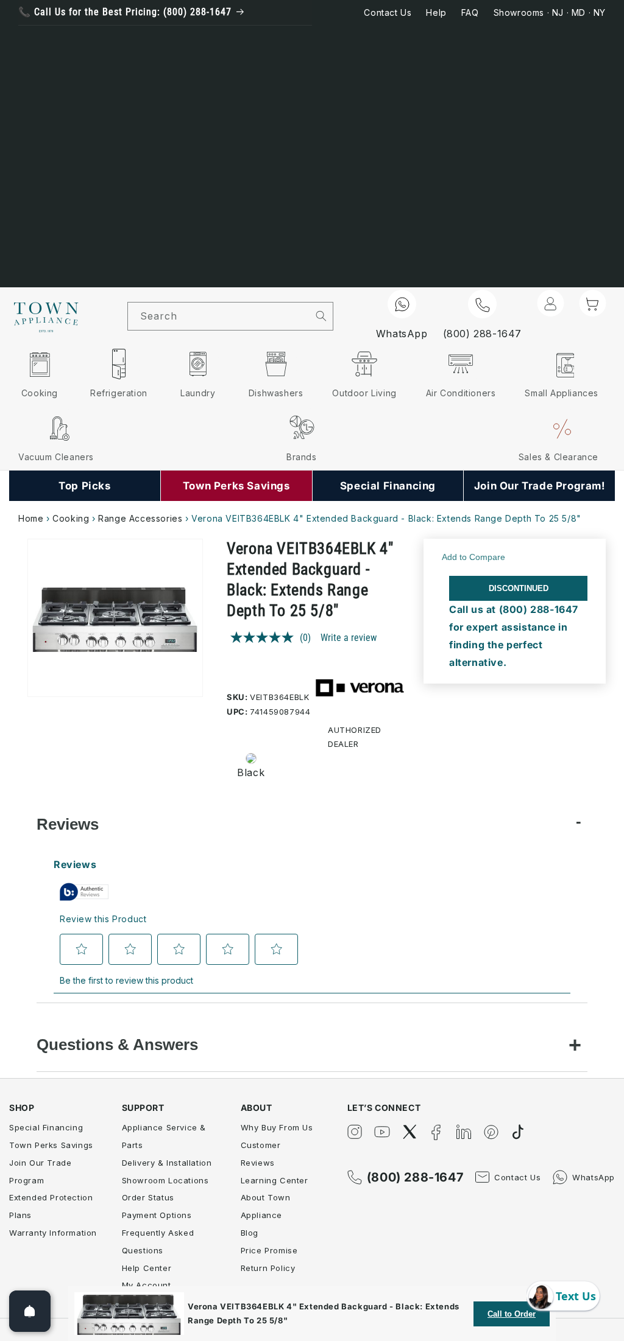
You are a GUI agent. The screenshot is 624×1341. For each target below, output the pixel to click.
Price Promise (269, 1250)
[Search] (321, 316)
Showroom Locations (165, 1180)
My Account (146, 1285)
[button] (592, 303)
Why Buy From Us (277, 1127)
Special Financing (46, 1127)
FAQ (470, 12)
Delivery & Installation (167, 1163)
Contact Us (387, 12)
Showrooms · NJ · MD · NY (550, 12)
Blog (249, 1233)
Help (436, 12)
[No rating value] (265, 637)
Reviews (68, 824)
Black (250, 772)
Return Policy (268, 1268)
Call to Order (512, 1313)
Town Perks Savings (51, 1145)
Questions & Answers (117, 1044)
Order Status (148, 1197)
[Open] (30, 1311)
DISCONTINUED (518, 588)
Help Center (147, 1268)
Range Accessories (140, 518)
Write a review (349, 637)
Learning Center (274, 1180)
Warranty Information (53, 1233)
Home (30, 518)
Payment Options (157, 1215)
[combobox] (219, 316)
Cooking (70, 518)
